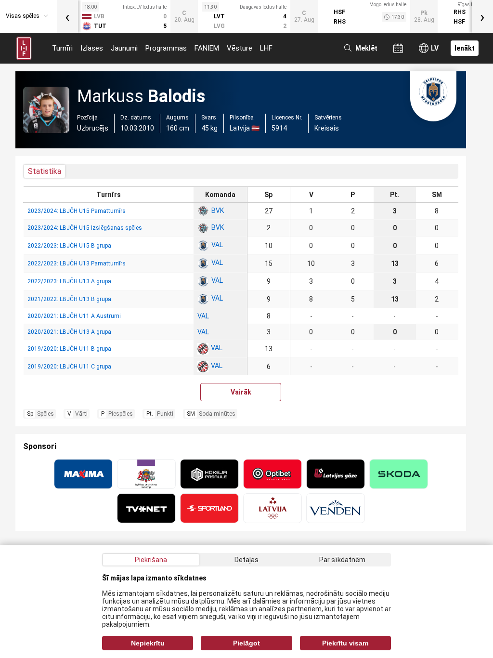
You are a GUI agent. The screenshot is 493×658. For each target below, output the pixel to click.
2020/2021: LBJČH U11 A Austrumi (74, 316)
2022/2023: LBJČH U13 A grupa (69, 281)
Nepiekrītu (148, 643)
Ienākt (464, 48)
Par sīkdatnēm (342, 560)
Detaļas (246, 560)
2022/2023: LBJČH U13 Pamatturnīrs (76, 263)
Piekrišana (151, 560)
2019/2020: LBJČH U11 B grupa (69, 348)
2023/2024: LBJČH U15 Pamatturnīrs (76, 211)
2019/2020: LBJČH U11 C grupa (69, 366)
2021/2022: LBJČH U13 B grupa (69, 299)
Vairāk (241, 392)
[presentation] (67, 16)
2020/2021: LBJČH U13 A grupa (69, 332)
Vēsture (239, 48)
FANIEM (207, 48)
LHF (266, 48)
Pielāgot (246, 643)
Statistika (44, 171)
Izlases (91, 48)
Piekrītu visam (345, 643)
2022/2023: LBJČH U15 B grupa (69, 245)
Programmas (166, 48)
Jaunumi (124, 48)
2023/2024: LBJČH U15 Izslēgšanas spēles (84, 227)
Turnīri (62, 48)
